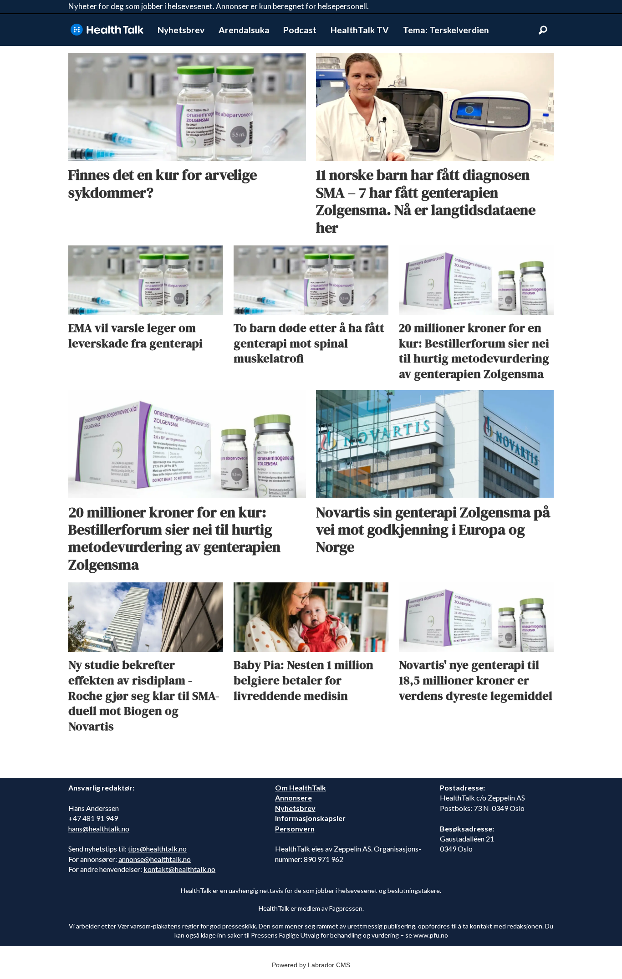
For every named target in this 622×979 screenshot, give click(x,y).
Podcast (299, 30)
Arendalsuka (244, 30)
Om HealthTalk (300, 787)
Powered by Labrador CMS (311, 965)
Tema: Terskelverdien (446, 30)
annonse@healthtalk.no (154, 859)
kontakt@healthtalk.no (179, 869)
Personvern (295, 828)
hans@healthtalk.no (98, 828)
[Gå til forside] (107, 30)
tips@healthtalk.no (157, 848)
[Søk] (543, 30)
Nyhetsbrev (181, 30)
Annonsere (293, 797)
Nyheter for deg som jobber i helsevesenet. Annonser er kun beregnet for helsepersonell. (218, 6)
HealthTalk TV (360, 30)
